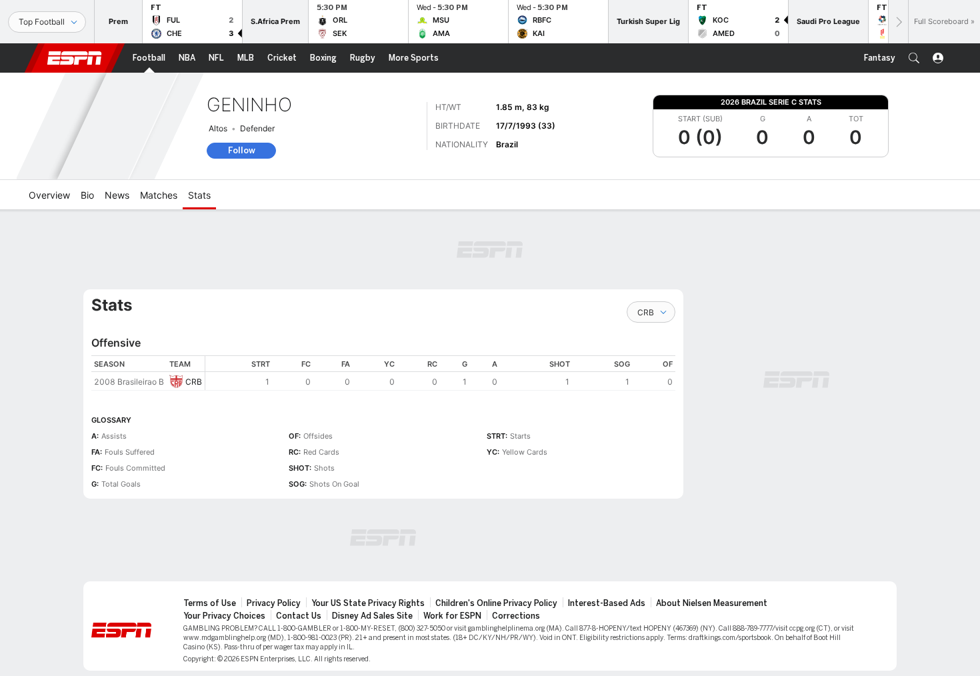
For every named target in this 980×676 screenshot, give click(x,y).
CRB (193, 382)
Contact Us (298, 616)
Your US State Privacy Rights (368, 603)
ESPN (74, 58)
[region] (440, 373)
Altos (218, 128)
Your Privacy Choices (224, 616)
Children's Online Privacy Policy (496, 603)
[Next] (898, 21)
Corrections (516, 616)
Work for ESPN (452, 616)
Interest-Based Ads (606, 603)
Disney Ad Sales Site (372, 616)
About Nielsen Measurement (711, 603)
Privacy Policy (274, 603)
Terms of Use (209, 603)
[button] (914, 58)
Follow (241, 150)
